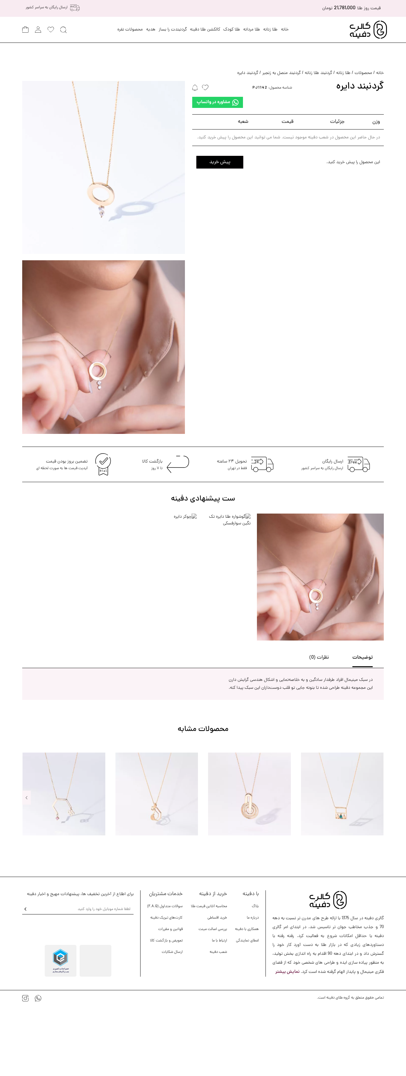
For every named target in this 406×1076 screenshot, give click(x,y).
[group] (342, 794)
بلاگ (255, 906)
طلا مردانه (251, 29)
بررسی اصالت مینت (213, 929)
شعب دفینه (218, 952)
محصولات (363, 73)
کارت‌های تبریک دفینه (166, 918)
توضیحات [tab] (362, 657)
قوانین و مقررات (170, 929)
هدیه (150, 29)
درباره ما (253, 918)
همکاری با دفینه (247, 929)
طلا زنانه (270, 29)
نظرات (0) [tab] (319, 657)
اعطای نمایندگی (247, 941)
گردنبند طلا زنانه (318, 73)
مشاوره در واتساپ (213, 102)
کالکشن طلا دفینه (205, 29)
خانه (285, 29)
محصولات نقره (130, 29)
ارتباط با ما (219, 941)
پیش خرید (219, 162)
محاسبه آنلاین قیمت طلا (209, 906)
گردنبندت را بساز (173, 29)
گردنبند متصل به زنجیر (281, 73)
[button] (26, 798)
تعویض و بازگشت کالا (166, 941)
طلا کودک (231, 29)
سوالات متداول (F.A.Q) (165, 906)
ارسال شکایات (172, 952)
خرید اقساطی (217, 918)
